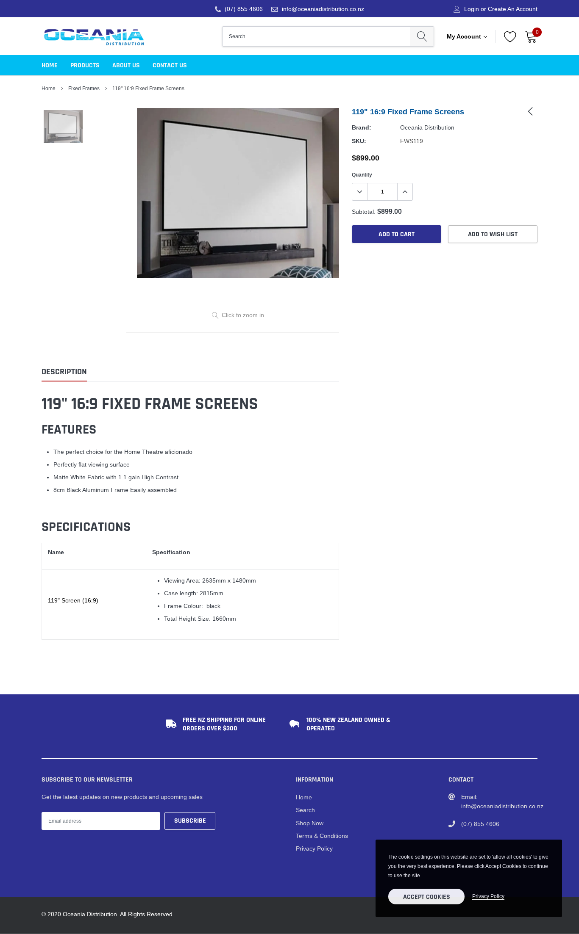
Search (305, 810)
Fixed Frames (84, 88)
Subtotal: (364, 211)
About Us (126, 65)
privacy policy (488, 896)
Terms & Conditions (322, 835)
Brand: (361, 127)
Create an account (512, 9)
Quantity (362, 174)
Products (85, 65)
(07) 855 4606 (244, 9)
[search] (422, 36)
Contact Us (170, 65)
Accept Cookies (426, 897)
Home (50, 65)
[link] (530, 111)
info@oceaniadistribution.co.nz (323, 9)
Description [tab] (64, 372)
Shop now (309, 823)
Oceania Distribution (427, 127)
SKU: (359, 141)
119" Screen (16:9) (73, 600)
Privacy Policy (314, 848)
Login (471, 9)
